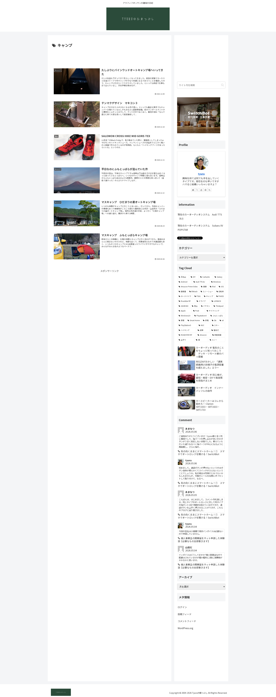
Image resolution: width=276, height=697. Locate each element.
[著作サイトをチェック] (193, 190)
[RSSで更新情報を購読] (209, 190)
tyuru (201, 174)
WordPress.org (185, 628)
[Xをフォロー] (197, 190)
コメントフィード (187, 621)
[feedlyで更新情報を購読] (205, 190)
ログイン (182, 607)
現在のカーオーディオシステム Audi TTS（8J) (200, 216)
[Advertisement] (109, 56)
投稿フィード (184, 614)
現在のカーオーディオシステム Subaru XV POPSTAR (200, 227)
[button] (222, 85)
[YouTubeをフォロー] (201, 190)
